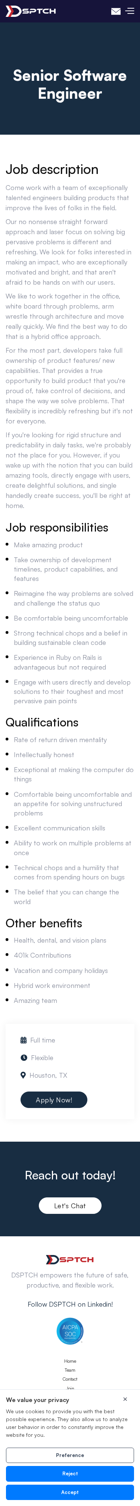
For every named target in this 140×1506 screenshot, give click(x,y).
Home (70, 1361)
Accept (70, 1492)
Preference (70, 1455)
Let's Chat (70, 1206)
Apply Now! (54, 1100)
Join (70, 1388)
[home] (31, 11)
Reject (70, 1473)
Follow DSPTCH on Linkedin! (70, 1304)
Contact (70, 1379)
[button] (129, 11)
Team (70, 1370)
